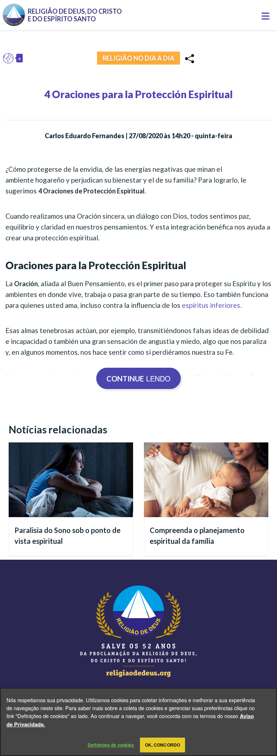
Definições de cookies (111, 745)
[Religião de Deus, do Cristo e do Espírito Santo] (138, 631)
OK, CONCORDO (162, 745)
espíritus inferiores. (212, 305)
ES (10, 58)
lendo (138, 378)
